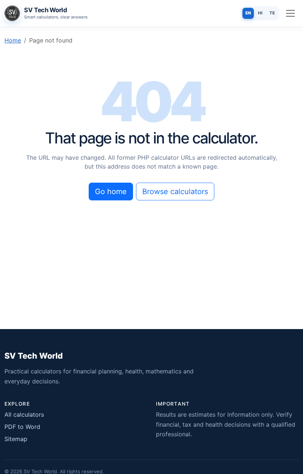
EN (248, 13)
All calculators (24, 414)
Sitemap (15, 439)
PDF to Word (22, 426)
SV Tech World (33, 355)
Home (12, 40)
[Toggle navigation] (290, 13)
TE (272, 13)
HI (260, 13)
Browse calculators (175, 191)
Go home (111, 191)
